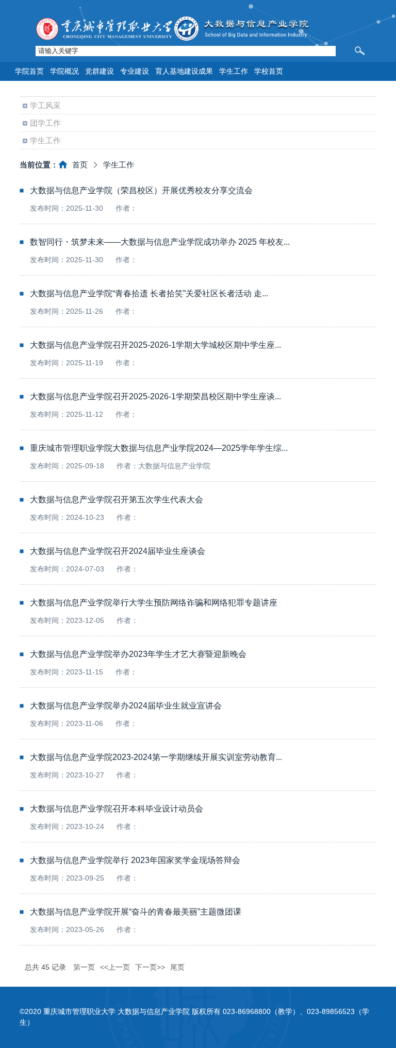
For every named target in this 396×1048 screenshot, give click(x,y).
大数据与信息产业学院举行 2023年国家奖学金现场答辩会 (135, 860)
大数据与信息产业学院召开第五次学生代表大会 (116, 499)
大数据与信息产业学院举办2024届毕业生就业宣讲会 (126, 705)
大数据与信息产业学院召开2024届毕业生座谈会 (117, 551)
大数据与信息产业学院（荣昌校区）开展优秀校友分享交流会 (141, 190)
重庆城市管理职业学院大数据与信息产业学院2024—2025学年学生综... (159, 448)
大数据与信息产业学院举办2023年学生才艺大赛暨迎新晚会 (138, 654)
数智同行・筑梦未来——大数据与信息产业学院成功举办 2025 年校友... (160, 242)
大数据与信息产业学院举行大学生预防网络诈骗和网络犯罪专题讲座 (153, 602)
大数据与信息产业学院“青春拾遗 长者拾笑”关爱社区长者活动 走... (149, 293)
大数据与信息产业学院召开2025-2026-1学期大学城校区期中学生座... (155, 345)
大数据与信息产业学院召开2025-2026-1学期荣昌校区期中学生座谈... (155, 396)
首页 (80, 164)
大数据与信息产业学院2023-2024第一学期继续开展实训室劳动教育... (156, 757)
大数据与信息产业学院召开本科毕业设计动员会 (116, 808)
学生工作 (118, 164)
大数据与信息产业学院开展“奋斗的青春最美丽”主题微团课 (135, 911)
